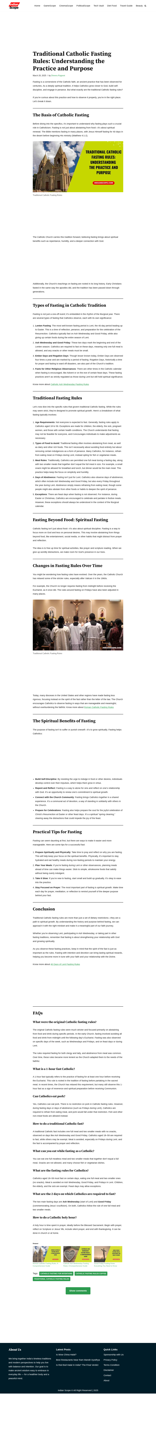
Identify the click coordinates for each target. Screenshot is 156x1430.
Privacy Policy (110, 1360)
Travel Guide (126, 6)
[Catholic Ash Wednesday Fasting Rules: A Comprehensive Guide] (77, 1254)
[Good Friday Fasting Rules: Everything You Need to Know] (108, 1254)
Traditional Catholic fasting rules (51, 1279)
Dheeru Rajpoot (58, 75)
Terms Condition (111, 1365)
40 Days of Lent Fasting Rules (65, 964)
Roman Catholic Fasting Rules (99, 707)
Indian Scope (64, 1390)
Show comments (78, 1291)
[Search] (145, 6)
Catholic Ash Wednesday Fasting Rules (70, 384)
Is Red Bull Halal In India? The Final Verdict (77, 1365)
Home (37, 6)
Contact (107, 1375)
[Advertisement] (78, 30)
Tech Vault (99, 6)
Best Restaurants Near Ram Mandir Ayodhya (78, 1360)
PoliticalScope (83, 6)
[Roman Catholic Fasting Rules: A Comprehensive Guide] (47, 1254)
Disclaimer (109, 1370)
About (106, 1380)
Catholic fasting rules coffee (91, 1274)
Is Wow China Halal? (66, 1354)
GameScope (50, 6)
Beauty (139, 6)
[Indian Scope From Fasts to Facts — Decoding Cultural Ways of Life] (14, 5)
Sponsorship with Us (114, 1354)
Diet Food (112, 6)
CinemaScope (66, 6)
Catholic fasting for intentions (56, 1274)
